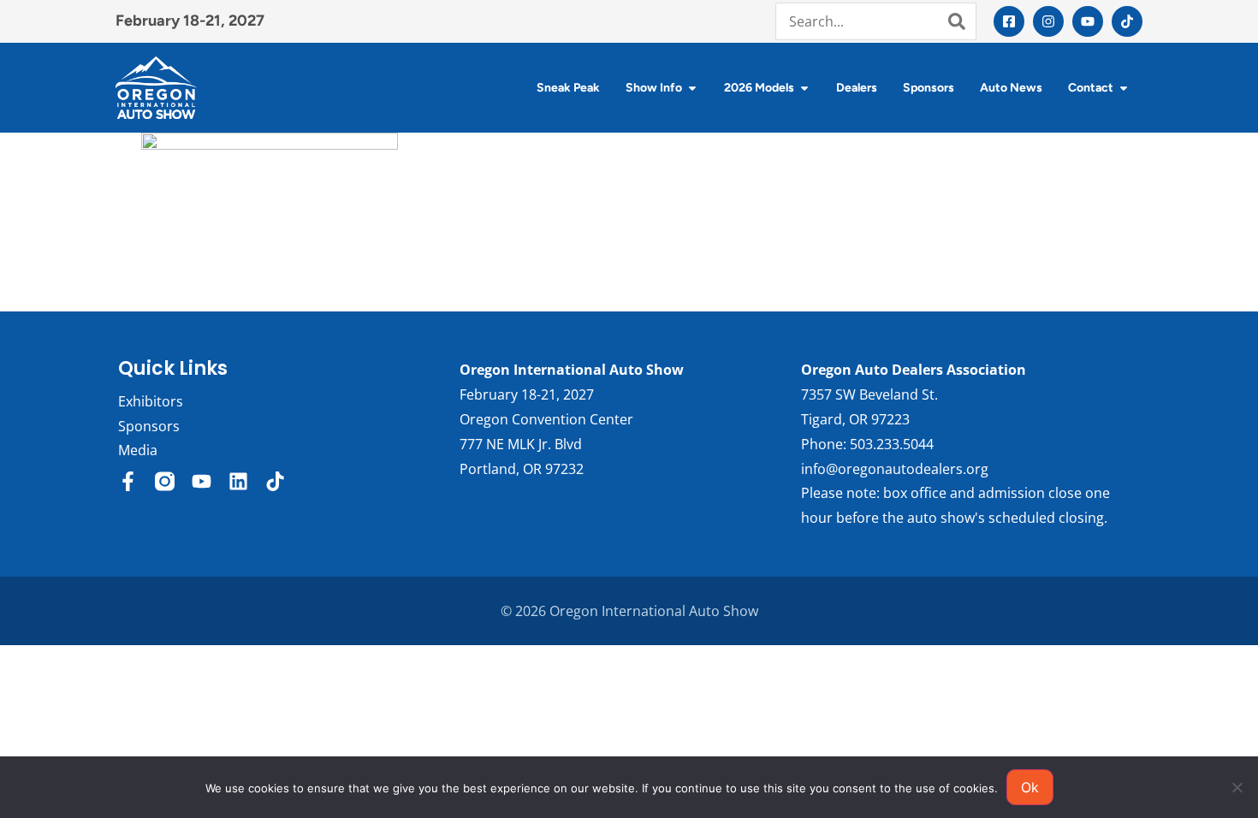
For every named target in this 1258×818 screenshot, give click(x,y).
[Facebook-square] (1009, 21)
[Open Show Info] (692, 88)
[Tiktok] (1127, 21)
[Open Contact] (1124, 88)
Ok (1030, 787)
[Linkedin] (238, 481)
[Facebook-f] (128, 481)
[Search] (957, 21)
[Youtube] (1087, 21)
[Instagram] (1048, 21)
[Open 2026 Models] (804, 88)
